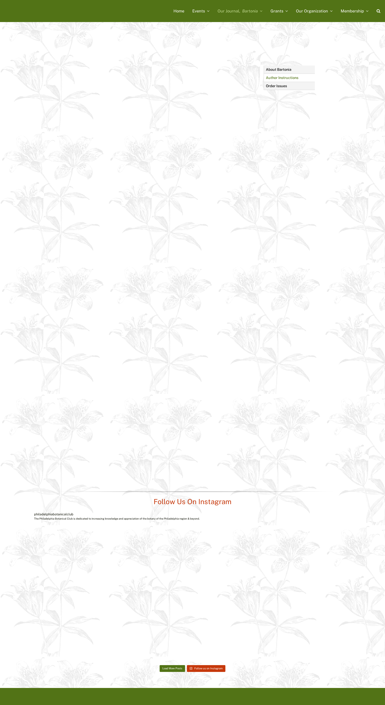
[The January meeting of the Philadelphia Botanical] (192, 629)
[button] (378, 11)
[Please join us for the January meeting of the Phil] (262, 629)
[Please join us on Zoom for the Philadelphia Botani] (332, 559)
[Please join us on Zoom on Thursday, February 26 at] (123, 629)
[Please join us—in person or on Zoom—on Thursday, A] (262, 559)
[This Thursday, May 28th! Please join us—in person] (53, 559)
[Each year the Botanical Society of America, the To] (123, 559)
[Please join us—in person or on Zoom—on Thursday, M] (192, 559)
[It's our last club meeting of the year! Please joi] (332, 629)
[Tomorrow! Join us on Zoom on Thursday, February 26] (53, 629)
